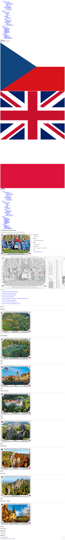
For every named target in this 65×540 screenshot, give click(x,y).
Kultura (7, 204)
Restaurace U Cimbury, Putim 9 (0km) (8, 296)
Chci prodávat (8, 198)
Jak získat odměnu (9, 4)
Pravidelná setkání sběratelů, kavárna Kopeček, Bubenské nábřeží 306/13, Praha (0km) (15, 298)
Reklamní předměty (9, 24)
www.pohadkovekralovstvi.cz (37, 251)
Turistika (7, 13)
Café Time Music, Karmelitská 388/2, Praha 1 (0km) (10, 291)
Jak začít (3, 1)
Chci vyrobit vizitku (9, 199)
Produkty (3, 11)
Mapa (3, 10)
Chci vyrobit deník (9, 9)
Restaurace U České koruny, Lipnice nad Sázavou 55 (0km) (11, 303)
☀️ (0, 42)
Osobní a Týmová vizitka (10, 3)
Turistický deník (8, 210)
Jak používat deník (9, 2)
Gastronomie (8, 205)
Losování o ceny (8, 6)
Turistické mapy (8, 22)
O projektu (4, 217)
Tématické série (8, 17)
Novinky (3, 26)
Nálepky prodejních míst (9, 25)
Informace (3, 33)
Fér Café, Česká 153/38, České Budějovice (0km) (9, 301)
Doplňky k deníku (9, 211)
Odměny (7, 5)
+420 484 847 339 (3, 533)
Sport (7, 15)
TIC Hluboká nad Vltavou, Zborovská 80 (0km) (9, 293)
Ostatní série (8, 18)
